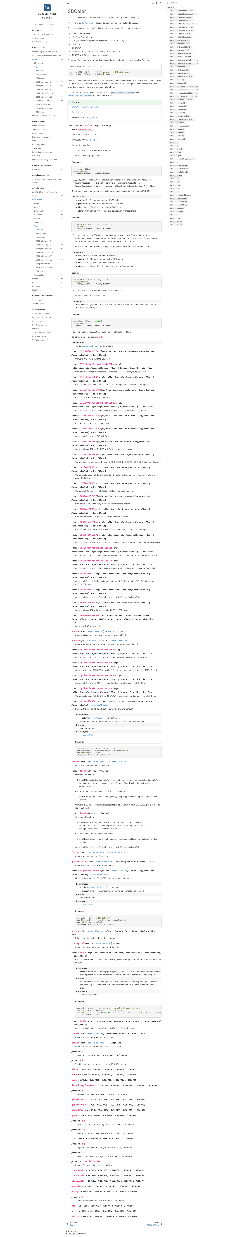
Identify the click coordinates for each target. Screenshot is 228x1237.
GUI (33, 283)
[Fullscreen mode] (153, 3)
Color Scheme (39, 207)
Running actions (38, 126)
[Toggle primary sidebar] (68, 3)
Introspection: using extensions (44, 160)
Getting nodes (38, 133)
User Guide (36, 321)
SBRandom (40, 78)
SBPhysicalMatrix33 (44, 97)
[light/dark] (157, 3)
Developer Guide (38, 325)
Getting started (38, 38)
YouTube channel (39, 340)
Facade (35, 279)
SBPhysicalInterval (43, 89)
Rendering (36, 156)
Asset (36, 203)
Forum (34, 329)
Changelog (36, 300)
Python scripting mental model (44, 52)
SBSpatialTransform (44, 108)
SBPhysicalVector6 (43, 86)
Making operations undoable (43, 116)
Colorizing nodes (39, 144)
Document (38, 215)
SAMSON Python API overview (44, 192)
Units (34, 59)
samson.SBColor (87, 735)
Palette (37, 218)
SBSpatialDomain (43, 104)
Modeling (36, 286)
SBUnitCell (40, 112)
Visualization (39, 275)
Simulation (36, 290)
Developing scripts (39, 42)
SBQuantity (38, 63)
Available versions (39, 304)
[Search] (161, 3)
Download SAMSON (40, 336)
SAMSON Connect (39, 314)
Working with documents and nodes (46, 55)
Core (34, 196)
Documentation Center (41, 317)
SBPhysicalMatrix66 (44, 101)
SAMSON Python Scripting (42, 24)
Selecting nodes (38, 129)
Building (35, 141)
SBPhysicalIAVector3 (44, 93)
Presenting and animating (42, 152)
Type (36, 67)
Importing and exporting (42, 137)
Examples (36, 169)
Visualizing (36, 148)
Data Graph (38, 211)
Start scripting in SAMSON (42, 34)
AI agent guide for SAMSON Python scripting (46, 180)
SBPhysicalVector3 (43, 82)
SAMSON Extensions (40, 332)
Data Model (37, 200)
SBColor (39, 70)
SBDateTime (41, 74)
